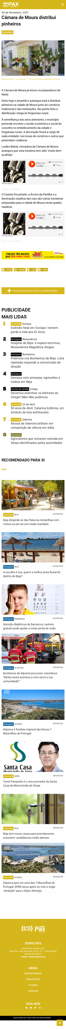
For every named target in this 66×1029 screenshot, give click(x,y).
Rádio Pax (5, 189)
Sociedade (7, 32)
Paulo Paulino (32, 1018)
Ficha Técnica (33, 979)
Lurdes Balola (15, 189)
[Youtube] (31, 1008)
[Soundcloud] (40, 1008)
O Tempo (33, 985)
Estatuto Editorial (33, 973)
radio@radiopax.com (36, 957)
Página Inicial (7, 79)
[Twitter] (35, 1008)
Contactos (33, 991)
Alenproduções (45, 1018)
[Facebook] (26, 1008)
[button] (62, 5)
